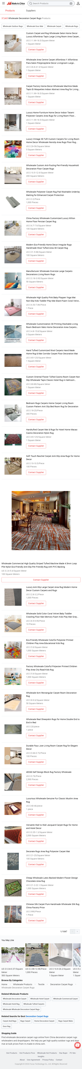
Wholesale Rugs (71, 26)
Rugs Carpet (25, 1021)
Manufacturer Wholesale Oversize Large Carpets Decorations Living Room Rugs (49, 273)
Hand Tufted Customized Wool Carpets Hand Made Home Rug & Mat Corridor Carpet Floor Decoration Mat (52, 352)
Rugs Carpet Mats (65, 1021)
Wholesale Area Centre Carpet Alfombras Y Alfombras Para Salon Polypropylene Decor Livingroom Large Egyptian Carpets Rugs (52, 61)
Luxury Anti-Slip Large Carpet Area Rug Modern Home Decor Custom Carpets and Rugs (51, 589)
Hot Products (11, 1053)
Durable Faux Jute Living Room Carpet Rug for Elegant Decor (52, 747)
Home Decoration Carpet (44, 1021)
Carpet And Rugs (9, 1021)
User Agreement (33, 1059)
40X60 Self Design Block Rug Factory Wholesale (48, 772)
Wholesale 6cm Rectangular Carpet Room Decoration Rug (51, 694)
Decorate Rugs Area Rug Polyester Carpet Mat (48, 851)
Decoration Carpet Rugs (61, 984)
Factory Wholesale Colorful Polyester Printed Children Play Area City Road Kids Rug (51, 668)
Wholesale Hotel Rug (11, 1004)
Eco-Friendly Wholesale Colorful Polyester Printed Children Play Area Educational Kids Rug (49, 642)
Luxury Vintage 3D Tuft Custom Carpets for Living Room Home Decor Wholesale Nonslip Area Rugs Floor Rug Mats (52, 141)
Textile (41, 984)
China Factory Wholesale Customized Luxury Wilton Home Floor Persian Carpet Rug (50, 220)
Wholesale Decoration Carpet (14, 998)
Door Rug (6, 1026)
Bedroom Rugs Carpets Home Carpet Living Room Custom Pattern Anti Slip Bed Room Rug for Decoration (52, 405)
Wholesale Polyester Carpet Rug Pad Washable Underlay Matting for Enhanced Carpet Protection (53, 193)
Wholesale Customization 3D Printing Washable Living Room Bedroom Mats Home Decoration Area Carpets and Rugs (52, 325)
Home (4, 984)
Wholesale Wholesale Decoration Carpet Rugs (21, 1009)
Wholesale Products (22, 984)
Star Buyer (63, 1053)
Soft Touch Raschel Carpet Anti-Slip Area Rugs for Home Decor (53, 458)
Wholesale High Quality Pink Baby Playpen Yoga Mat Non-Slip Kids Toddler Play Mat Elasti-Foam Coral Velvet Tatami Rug (52, 299)
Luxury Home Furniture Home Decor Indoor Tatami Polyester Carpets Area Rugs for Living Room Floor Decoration (50, 114)
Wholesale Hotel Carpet (39, 998)
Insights (41, 1056)
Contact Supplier (36, 49)
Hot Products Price (27, 1053)
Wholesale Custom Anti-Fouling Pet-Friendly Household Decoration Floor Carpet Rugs (52, 167)
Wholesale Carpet (54, 26)
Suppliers (31, 10)
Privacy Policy (48, 1059)
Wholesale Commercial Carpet (65, 998)
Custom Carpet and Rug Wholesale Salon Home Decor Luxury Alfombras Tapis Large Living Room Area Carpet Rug (52, 35)
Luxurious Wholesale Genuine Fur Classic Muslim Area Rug (52, 800)
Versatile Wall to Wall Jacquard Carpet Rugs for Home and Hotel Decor (52, 826)
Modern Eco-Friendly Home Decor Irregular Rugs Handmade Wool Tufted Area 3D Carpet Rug (49, 246)
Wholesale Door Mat (35, 26)
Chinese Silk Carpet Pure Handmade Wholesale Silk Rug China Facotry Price (52, 906)
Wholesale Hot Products (47, 1053)
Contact (59, 1059)
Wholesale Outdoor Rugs (13, 26)
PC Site (73, 1053)
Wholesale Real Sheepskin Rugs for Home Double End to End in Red (53, 721)
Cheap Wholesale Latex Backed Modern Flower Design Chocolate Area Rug (52, 879)
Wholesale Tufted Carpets (33, 1004)
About (22, 1059)
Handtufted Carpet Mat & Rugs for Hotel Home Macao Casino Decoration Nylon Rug (51, 431)
